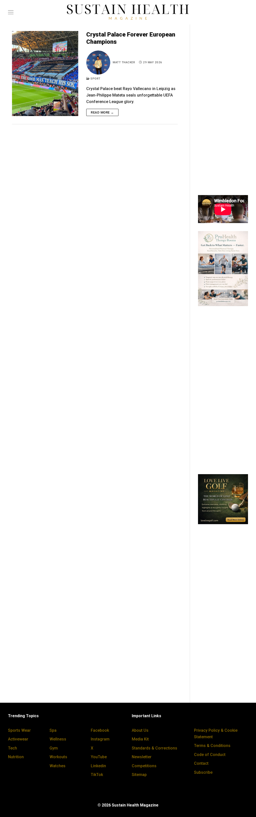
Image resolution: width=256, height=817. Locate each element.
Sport (95, 78)
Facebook (100, 730)
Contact (201, 763)
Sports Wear (19, 730)
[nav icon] (11, 12)
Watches (58, 765)
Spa (53, 730)
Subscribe (203, 772)
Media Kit (140, 739)
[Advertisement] (223, 112)
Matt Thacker (124, 62)
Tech (12, 748)
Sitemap (139, 774)
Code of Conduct (210, 754)
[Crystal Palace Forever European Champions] (45, 73)
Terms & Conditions (212, 745)
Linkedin (98, 765)
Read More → (102, 112)
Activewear (18, 739)
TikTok (97, 774)
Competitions (144, 765)
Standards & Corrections (154, 748)
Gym (54, 748)
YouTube (99, 756)
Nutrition (16, 756)
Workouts (58, 756)
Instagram (100, 739)
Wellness (58, 739)
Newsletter (142, 756)
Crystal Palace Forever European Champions (130, 38)
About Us (140, 730)
